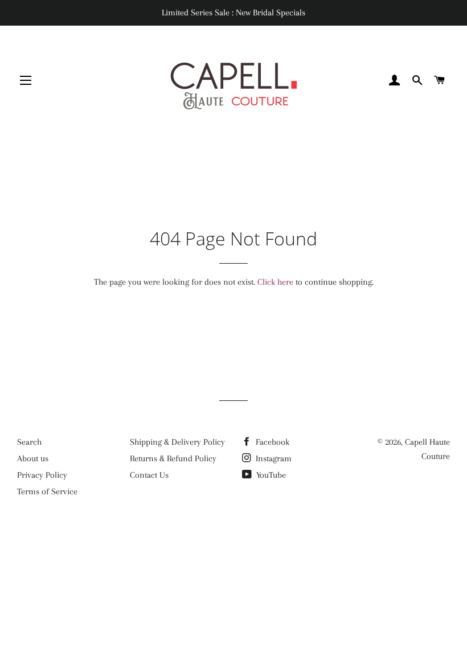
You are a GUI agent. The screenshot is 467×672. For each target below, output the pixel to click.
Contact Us (149, 475)
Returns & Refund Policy (173, 458)
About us (32, 458)
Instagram (272, 458)
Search (29, 442)
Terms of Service (47, 491)
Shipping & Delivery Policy (177, 442)
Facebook (271, 442)
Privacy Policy (42, 475)
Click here (275, 282)
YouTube (270, 475)
